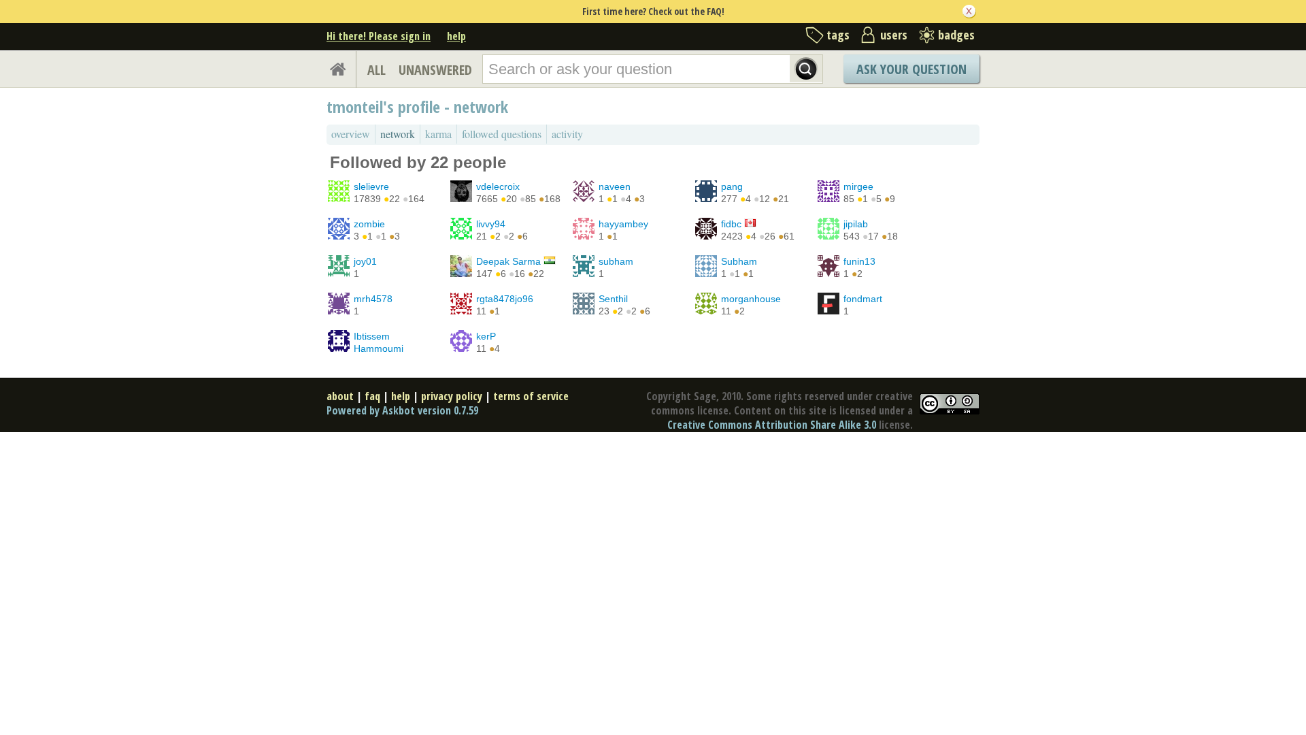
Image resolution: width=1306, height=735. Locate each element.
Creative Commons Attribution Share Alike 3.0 (771, 424)
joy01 (365, 261)
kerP (486, 336)
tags (838, 35)
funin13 (859, 261)
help (456, 36)
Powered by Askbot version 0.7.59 (402, 410)
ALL (376, 70)
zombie (369, 223)
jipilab (855, 223)
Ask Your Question (911, 69)
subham (616, 261)
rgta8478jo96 (504, 298)
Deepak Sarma (508, 261)
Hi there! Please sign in (378, 36)
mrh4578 (373, 298)
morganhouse (751, 298)
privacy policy (451, 396)
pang (732, 186)
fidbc (731, 223)
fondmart (862, 298)
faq (372, 396)
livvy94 (490, 223)
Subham (739, 261)
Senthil (613, 298)
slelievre (371, 186)
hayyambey (623, 223)
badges (956, 35)
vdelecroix (498, 186)
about (340, 396)
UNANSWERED (435, 70)
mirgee (858, 186)
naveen (615, 186)
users (893, 35)
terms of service (531, 396)
